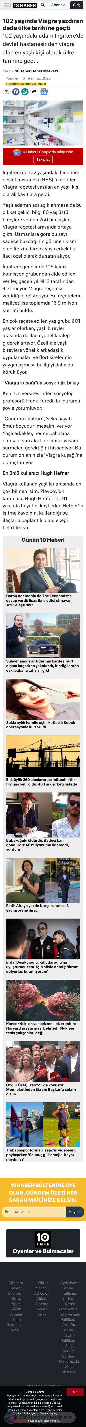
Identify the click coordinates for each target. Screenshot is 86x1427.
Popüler (12, 78)
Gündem (15, 1283)
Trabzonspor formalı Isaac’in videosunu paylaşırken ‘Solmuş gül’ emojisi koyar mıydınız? (41, 1155)
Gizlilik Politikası (68, 1338)
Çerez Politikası (19, 1421)
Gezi (15, 1330)
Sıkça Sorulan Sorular (69, 1351)
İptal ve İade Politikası (70, 1317)
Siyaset (16, 1288)
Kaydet (75, 1212)
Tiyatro (42, 1309)
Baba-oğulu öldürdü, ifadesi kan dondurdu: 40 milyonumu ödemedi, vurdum (37, 845)
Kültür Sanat (42, 1285)
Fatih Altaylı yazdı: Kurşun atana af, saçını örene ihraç (37, 908)
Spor (16, 1304)
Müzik (42, 1299)
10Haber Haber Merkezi (36, 71)
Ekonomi (15, 1293)
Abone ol (58, 5)
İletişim (69, 1372)
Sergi (41, 1314)
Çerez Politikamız (68, 1306)
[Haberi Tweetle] (7, 92)
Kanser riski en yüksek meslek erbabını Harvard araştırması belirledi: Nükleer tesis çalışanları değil (41, 1028)
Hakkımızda (69, 1362)
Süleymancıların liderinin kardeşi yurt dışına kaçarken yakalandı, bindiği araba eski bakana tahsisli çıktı (42, 666)
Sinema (41, 1304)
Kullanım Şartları (69, 1296)
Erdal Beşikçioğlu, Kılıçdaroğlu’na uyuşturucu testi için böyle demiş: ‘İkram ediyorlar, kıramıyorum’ (42, 967)
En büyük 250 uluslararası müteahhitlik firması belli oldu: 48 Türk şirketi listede (41, 782)
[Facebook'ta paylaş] (16, 92)
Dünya (15, 1299)
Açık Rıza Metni (70, 1327)
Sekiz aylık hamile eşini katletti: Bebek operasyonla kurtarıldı (40, 725)
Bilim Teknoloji (14, 1322)
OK (75, 1392)
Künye (69, 1367)
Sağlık (16, 1309)
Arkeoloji (41, 1293)
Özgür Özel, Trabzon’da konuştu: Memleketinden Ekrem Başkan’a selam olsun (41, 1090)
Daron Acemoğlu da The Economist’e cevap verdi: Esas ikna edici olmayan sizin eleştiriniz (39, 601)
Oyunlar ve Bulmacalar (43, 1251)
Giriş (76, 5)
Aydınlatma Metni (70, 1285)
